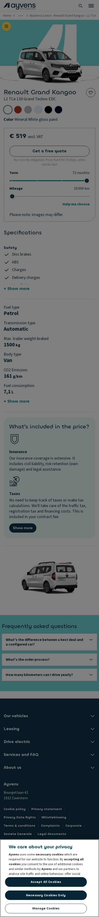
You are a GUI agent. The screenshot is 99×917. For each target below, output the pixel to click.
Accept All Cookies (46, 882)
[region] (49, 878)
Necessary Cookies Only (46, 895)
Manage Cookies (46, 908)
